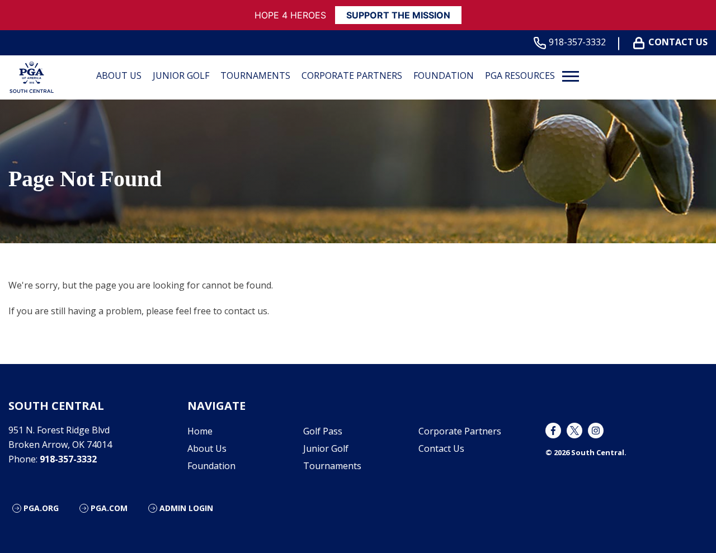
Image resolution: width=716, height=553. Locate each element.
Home (200, 431)
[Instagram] (596, 430)
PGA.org (41, 508)
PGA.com (109, 508)
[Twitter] (574, 430)
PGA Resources (520, 75)
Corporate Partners (352, 75)
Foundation (443, 75)
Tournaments (255, 75)
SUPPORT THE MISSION (398, 15)
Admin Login (186, 508)
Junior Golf (181, 75)
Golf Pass (322, 431)
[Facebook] (553, 430)
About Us (119, 75)
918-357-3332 (577, 42)
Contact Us (678, 42)
